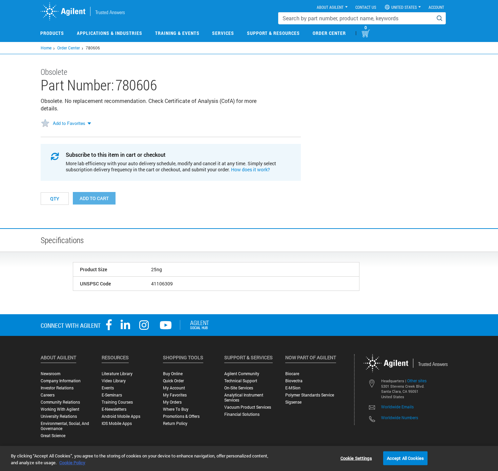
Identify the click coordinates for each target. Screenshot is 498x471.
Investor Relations (57, 387)
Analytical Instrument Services (243, 397)
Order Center (329, 33)
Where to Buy (175, 409)
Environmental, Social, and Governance (65, 426)
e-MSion (292, 387)
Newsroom (50, 373)
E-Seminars (112, 395)
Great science (53, 435)
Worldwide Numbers (399, 417)
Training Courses (117, 402)
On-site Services (238, 387)
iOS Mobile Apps (117, 423)
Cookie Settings (356, 458)
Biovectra (294, 380)
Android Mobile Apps (121, 416)
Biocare (292, 373)
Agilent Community (241, 373)
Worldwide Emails (397, 406)
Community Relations (60, 402)
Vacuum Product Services (247, 407)
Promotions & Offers (181, 416)
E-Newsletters (114, 409)
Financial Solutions (242, 414)
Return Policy (175, 423)
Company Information (61, 380)
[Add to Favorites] (45, 123)
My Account (174, 387)
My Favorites (175, 395)
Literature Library (117, 373)
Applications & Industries (109, 33)
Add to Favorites (69, 123)
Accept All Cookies (405, 458)
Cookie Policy (72, 462)
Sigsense (293, 402)
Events (108, 387)
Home (46, 47)
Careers (48, 395)
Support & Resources (273, 33)
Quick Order (173, 380)
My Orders (172, 402)
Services (223, 33)
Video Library (114, 380)
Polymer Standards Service (309, 395)
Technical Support (240, 380)
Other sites (417, 380)
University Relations (59, 416)
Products (52, 33)
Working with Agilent (60, 409)
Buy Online (173, 373)
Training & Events (177, 33)
